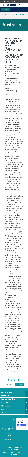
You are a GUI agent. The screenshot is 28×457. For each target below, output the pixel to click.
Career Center (6, 1)
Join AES (8, 384)
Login (5, 9)
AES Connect (15, 1)
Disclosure (18, 447)
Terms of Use (8, 447)
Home (4, 15)
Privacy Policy (13, 449)
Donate (13, 5)
